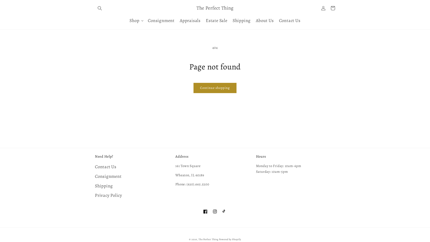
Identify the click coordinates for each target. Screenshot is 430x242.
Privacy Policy (108, 195)
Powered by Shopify (230, 239)
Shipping (104, 186)
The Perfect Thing (208, 239)
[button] (99, 8)
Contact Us (105, 167)
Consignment (108, 176)
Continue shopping (215, 88)
